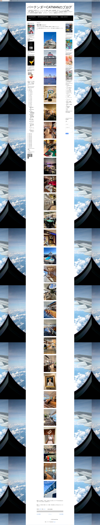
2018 (29, 141)
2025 (29, 90)
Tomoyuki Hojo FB (31, 16)
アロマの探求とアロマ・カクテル (69, 88)
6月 (30, 99)
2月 (30, 104)
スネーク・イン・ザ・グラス (31, 128)
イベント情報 (68, 89)
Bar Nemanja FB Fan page (43, 16)
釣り (67, 108)
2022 (29, 136)
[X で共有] (50, 509)
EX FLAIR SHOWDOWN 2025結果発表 (31, 112)
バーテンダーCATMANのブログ (49, 7)
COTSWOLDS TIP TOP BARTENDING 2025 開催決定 (31, 116)
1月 (30, 106)
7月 (30, 98)
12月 (30, 91)
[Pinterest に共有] (51, 509)
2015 (29, 145)
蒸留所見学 (68, 106)
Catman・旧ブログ (64, 16)
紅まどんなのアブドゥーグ (31, 122)
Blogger (54, 521)
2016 (29, 144)
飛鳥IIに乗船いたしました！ (31, 119)
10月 (30, 94)
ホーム (50, 514)
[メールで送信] (48, 509)
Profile (29, 19)
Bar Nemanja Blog (54, 16)
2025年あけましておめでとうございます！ (31, 131)
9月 (30, 95)
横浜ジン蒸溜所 (68, 101)
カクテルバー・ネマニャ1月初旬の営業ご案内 (31, 124)
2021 (29, 137)
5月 (30, 100)
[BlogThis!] (49, 509)
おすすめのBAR (68, 90)
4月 (30, 102)
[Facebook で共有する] (51, 509)
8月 (30, 96)
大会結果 (67, 107)
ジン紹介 (67, 96)
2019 (29, 140)
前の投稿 (61, 514)
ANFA (29, 150)
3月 (30, 103)
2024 (29, 133)
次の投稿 (38, 514)
